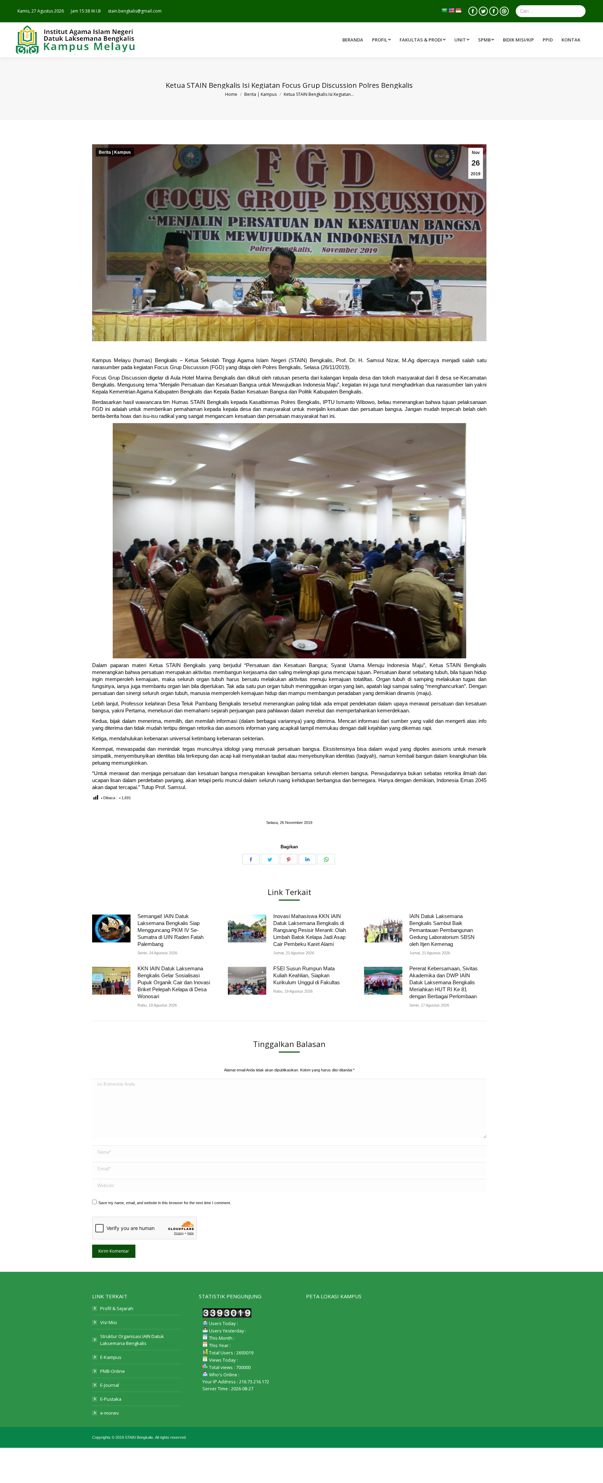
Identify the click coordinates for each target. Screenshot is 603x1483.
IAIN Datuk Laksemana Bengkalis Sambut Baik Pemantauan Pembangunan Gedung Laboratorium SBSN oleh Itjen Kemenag (442, 930)
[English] (451, 10)
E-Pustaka (110, 1399)
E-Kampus (110, 1357)
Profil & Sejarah (116, 1308)
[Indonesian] (458, 10)
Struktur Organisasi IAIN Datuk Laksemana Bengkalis (132, 1339)
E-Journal (109, 1385)
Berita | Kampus (115, 152)
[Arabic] (444, 10)
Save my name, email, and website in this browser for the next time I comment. (164, 1203)
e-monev (109, 1413)
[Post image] (111, 928)
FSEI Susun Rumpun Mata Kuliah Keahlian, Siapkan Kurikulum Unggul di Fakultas (306, 975)
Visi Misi (108, 1322)
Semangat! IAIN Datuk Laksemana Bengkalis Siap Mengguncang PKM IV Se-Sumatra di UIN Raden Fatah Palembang (170, 930)
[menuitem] (423, 40)
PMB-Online (112, 1371)
